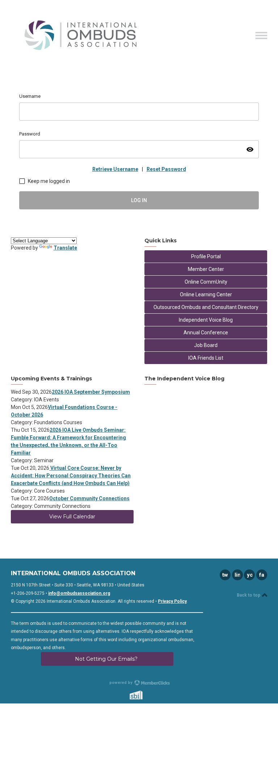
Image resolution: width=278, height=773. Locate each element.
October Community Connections (89, 498)
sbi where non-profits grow (145, 694)
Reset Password (166, 169)
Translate (65, 248)
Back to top (249, 595)
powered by (121, 682)
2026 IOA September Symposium (91, 392)
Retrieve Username (115, 169)
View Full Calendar (72, 516)
